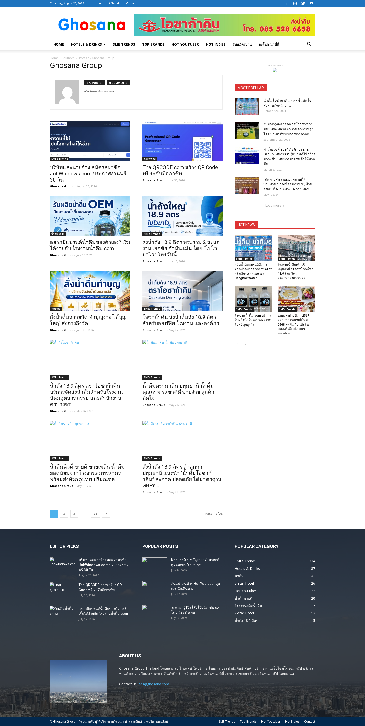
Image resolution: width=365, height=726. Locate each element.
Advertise (150, 159)
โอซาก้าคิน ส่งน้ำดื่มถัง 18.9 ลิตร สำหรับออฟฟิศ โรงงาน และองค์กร (180, 320)
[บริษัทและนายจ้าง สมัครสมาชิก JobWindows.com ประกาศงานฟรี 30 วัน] (90, 141)
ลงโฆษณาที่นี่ (269, 44)
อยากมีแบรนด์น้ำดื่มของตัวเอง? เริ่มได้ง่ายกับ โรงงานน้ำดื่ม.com (90, 245)
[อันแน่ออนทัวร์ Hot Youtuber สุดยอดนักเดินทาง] (154, 590)
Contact (131, 3)
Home (97, 3)
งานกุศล (55, 308)
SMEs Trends (59, 159)
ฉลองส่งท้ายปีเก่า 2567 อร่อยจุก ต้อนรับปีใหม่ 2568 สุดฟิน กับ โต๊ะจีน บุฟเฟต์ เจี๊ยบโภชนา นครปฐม (293, 324)
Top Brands (153, 44)
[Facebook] (287, 3)
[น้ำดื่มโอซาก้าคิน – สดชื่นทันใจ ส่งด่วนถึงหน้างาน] (247, 106)
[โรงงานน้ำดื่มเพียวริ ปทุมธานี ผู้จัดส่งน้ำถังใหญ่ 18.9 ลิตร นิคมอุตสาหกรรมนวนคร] (296, 248)
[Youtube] (311, 3)
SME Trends (124, 44)
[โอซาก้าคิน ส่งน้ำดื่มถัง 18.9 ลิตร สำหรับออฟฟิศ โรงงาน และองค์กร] (182, 291)
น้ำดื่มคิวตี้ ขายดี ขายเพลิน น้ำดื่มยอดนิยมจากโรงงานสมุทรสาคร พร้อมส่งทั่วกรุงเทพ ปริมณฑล (87, 473)
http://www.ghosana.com (99, 91)
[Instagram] (295, 3)
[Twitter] (303, 3)
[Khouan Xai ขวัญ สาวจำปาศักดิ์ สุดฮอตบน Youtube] (154, 566)
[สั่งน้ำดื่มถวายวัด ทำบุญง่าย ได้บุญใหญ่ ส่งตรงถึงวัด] (90, 291)
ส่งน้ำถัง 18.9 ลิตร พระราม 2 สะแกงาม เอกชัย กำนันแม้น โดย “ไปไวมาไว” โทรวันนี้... (181, 248)
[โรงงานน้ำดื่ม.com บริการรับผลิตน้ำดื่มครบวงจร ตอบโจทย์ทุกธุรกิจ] (253, 299)
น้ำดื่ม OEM (57, 234)
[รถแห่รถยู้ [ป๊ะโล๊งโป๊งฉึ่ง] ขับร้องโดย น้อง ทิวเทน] (154, 613)
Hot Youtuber (185, 44)
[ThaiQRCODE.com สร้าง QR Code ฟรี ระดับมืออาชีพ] (182, 141)
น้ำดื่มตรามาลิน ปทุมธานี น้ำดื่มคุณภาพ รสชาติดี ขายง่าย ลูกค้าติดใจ (178, 392)
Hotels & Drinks (86, 44)
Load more (273, 205)
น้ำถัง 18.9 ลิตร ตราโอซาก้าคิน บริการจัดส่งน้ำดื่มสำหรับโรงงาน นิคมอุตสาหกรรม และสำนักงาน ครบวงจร (86, 395)
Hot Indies (216, 44)
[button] (309, 44)
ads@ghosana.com (153, 684)
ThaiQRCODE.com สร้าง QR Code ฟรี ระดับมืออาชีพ (180, 170)
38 (95, 514)
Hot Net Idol (113, 3)
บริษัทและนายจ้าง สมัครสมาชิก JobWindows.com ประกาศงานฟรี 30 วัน (88, 173)
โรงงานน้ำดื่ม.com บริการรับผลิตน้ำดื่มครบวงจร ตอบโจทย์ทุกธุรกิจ (253, 320)
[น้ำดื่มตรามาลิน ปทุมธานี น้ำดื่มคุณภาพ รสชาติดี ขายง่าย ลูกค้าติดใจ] (182, 360)
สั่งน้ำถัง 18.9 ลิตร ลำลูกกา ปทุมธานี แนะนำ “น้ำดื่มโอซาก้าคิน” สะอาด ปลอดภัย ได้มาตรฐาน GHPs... (181, 476)
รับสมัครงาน (242, 44)
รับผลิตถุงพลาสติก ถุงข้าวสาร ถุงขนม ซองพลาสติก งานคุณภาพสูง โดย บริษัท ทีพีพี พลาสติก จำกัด (288, 129)
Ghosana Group (61, 186)
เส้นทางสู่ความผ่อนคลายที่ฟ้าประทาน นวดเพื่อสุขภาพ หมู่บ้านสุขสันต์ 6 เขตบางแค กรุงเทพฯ (287, 184)
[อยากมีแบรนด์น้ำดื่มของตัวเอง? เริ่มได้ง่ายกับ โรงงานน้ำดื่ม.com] (90, 216)
